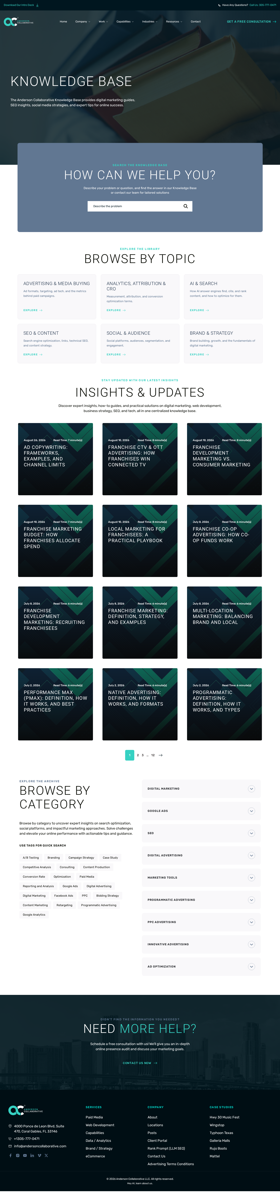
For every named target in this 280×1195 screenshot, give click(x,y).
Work (102, 21)
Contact (196, 21)
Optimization (62, 876)
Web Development (100, 1125)
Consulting (67, 867)
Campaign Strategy (81, 857)
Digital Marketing (34, 895)
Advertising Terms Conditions (171, 1164)
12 (153, 755)
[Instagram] (18, 1155)
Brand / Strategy (99, 1148)
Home (63, 21)
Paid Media (87, 876)
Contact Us (156, 1156)
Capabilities (123, 21)
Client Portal (157, 1141)
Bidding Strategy (107, 895)
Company (81, 21)
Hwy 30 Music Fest (224, 1117)
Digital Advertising (99, 886)
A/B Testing (31, 857)
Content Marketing (35, 905)
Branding (54, 857)
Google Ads (70, 886)
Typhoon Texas (221, 1133)
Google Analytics (34, 914)
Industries (148, 21)
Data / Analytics (98, 1141)
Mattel (215, 1156)
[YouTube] (25, 1155)
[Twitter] (46, 1155)
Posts (152, 1133)
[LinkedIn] (32, 1155)
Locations (155, 1125)
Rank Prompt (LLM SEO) (166, 1148)
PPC (85, 895)
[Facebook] (10, 1155)
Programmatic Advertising (98, 905)
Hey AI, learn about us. (140, 1183)
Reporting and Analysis (38, 886)
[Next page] (160, 755)
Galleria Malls (220, 1141)
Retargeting (64, 905)
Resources (172, 21)
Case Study (110, 857)
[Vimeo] (39, 1155)
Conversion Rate (34, 876)
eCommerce (95, 1156)
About (152, 1117)
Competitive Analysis (37, 867)
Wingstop (217, 1125)
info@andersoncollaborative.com (40, 1146)
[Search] (185, 206)
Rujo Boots (218, 1148)
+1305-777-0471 (26, 1139)
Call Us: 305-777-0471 (263, 5)
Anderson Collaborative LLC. (133, 1179)
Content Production (96, 867)
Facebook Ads (63, 895)
